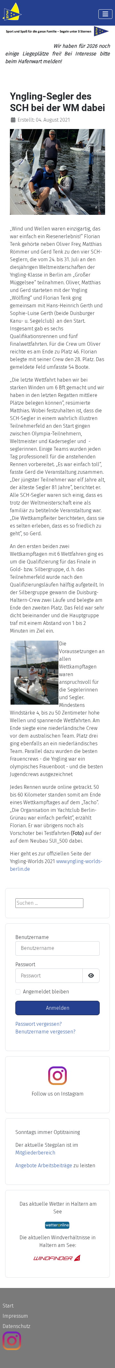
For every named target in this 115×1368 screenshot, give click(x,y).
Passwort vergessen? (38, 1024)
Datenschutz (16, 1326)
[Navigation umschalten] (105, 14)
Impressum (15, 1316)
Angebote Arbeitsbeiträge (43, 1165)
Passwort (25, 964)
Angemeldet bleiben (46, 992)
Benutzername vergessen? (45, 1032)
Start (8, 1306)
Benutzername (32, 937)
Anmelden (57, 1008)
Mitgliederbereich (35, 1153)
